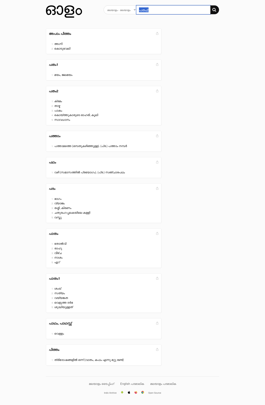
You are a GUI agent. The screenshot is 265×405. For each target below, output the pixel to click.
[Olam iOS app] (129, 392)
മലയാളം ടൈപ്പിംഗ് (101, 384)
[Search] (214, 9)
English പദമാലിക (132, 384)
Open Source (154, 392)
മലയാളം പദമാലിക (163, 384)
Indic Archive (110, 392)
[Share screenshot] (156, 34)
